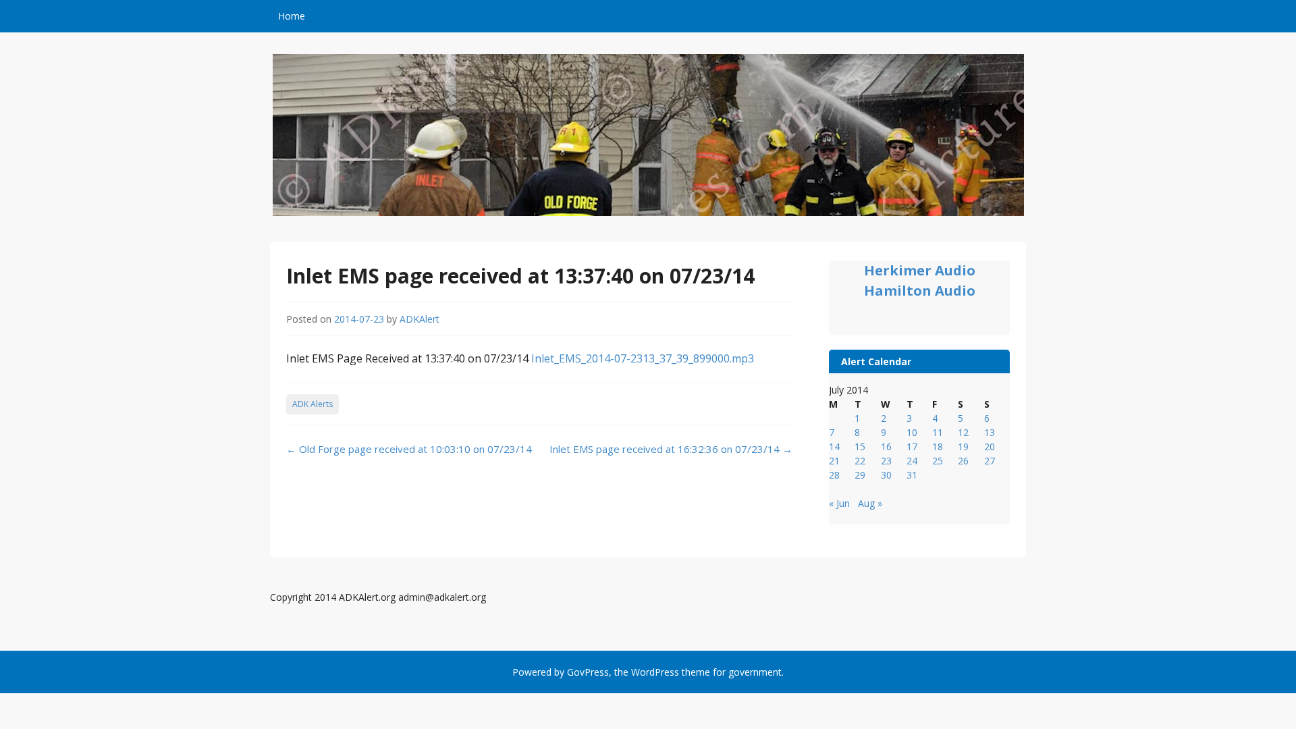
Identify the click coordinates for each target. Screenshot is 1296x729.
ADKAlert (419, 319)
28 (834, 474)
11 (937, 432)
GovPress (588, 672)
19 (963, 446)
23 (886, 460)
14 (834, 446)
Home (291, 15)
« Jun (839, 503)
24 (912, 460)
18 (937, 446)
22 (860, 460)
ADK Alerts (312, 404)
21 (834, 460)
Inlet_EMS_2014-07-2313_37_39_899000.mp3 (642, 358)
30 (886, 474)
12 (963, 432)
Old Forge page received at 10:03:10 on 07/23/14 (409, 449)
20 (989, 446)
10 (912, 432)
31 (912, 474)
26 (963, 460)
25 (937, 460)
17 (912, 446)
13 (989, 432)
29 (860, 474)
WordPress (655, 672)
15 (860, 446)
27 (989, 460)
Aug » (870, 503)
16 (886, 446)
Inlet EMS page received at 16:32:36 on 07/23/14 (670, 449)
